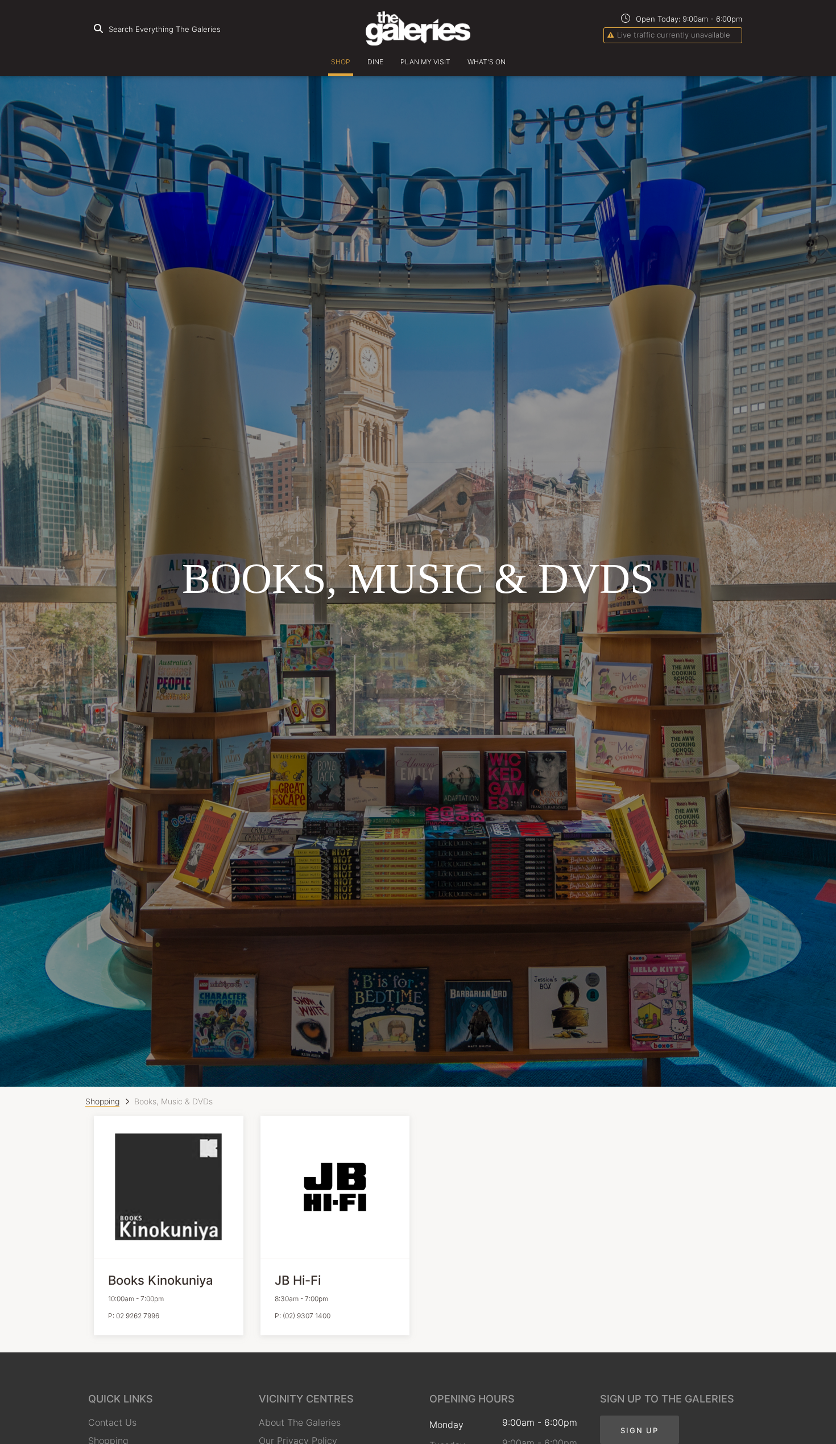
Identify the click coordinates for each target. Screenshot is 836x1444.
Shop (340, 61)
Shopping (102, 1101)
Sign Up (639, 1430)
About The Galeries (300, 1422)
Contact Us (112, 1422)
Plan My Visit (425, 61)
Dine (375, 61)
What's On (486, 61)
